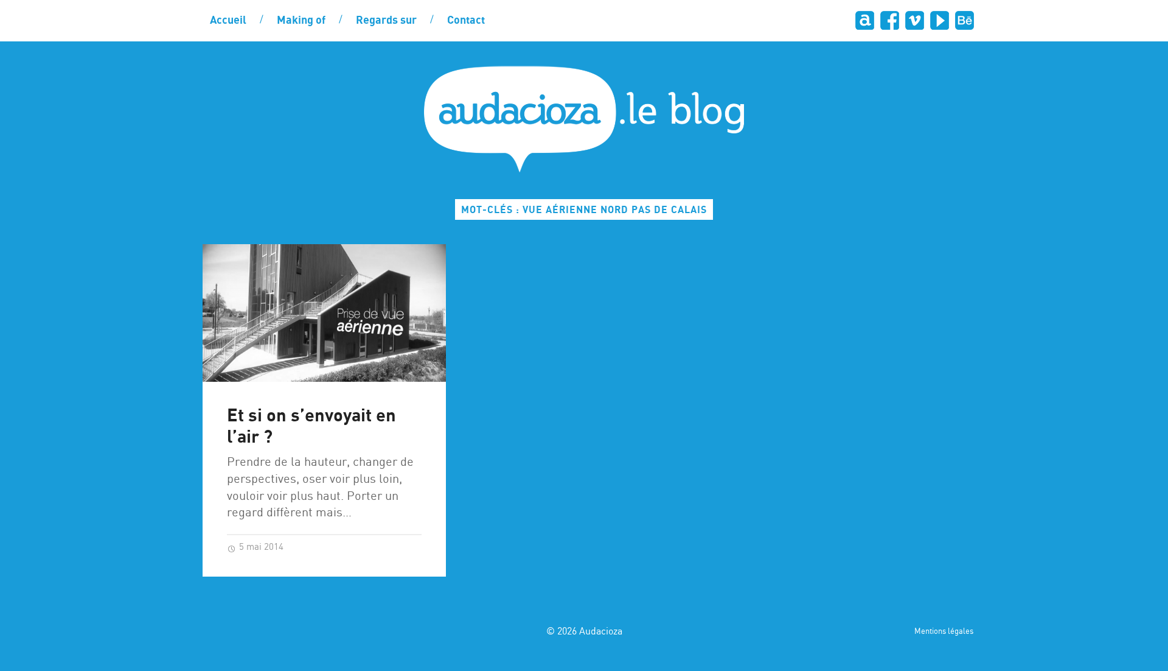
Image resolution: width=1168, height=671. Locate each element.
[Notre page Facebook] (889, 20)
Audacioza (600, 632)
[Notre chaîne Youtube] (939, 20)
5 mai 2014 (260, 547)
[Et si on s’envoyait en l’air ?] (325, 313)
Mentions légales (943, 632)
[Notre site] (864, 20)
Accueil (228, 20)
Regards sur (386, 20)
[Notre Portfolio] (963, 20)
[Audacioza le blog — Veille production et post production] (584, 119)
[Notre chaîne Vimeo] (914, 20)
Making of (301, 20)
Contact (466, 20)
